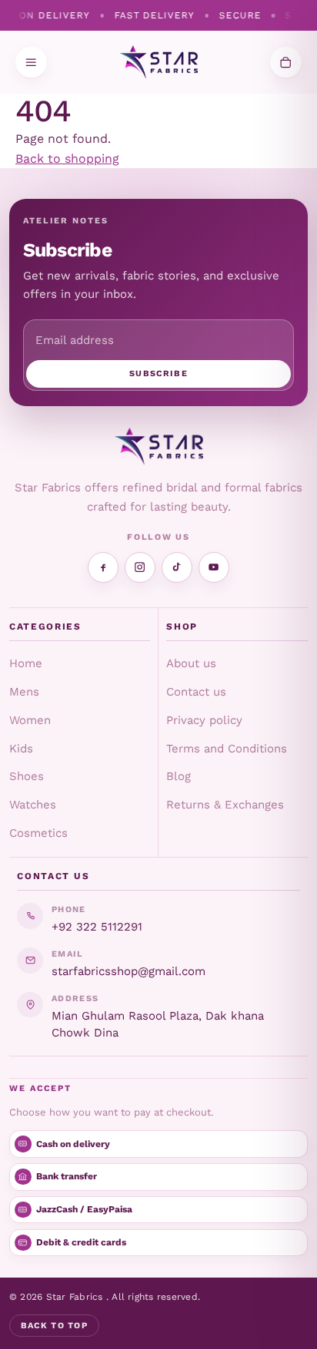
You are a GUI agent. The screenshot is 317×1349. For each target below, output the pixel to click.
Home (25, 663)
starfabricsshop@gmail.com (128, 971)
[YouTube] (214, 567)
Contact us (196, 692)
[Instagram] (140, 567)
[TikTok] (177, 567)
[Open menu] (31, 62)
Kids (21, 749)
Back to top (54, 1326)
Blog (178, 776)
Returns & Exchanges (225, 805)
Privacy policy (204, 720)
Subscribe (158, 374)
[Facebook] (103, 567)
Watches (32, 805)
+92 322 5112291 (97, 927)
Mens (24, 692)
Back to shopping (67, 158)
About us (191, 663)
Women (30, 720)
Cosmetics (38, 833)
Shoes (26, 776)
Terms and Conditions (226, 749)
